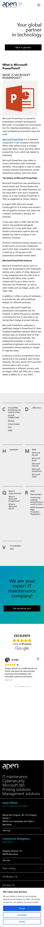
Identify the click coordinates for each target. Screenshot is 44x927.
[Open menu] (39, 4)
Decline (22, 922)
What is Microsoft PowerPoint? (14, 498)
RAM (34, 449)
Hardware (14, 449)
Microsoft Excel (36, 459)
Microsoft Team (36, 475)
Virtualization (15, 546)
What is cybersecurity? (15, 492)
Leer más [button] (8, 680)
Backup (11, 421)
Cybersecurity (13, 780)
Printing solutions (16, 789)
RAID (32, 491)
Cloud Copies (14, 424)
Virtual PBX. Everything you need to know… (14, 410)
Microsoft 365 (13, 785)
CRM (10, 430)
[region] (22, 907)
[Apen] (10, 767)
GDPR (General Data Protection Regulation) (37, 510)
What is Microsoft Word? (13, 506)
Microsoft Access (36, 454)
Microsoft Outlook (36, 464)
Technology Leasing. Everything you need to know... (37, 500)
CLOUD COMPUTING (13, 416)
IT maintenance (14, 776)
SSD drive (36, 408)
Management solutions (21, 793)
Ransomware (36, 494)
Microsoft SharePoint (37, 470)
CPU (10, 427)
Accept (22, 908)
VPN (12, 549)
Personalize (22, 915)
